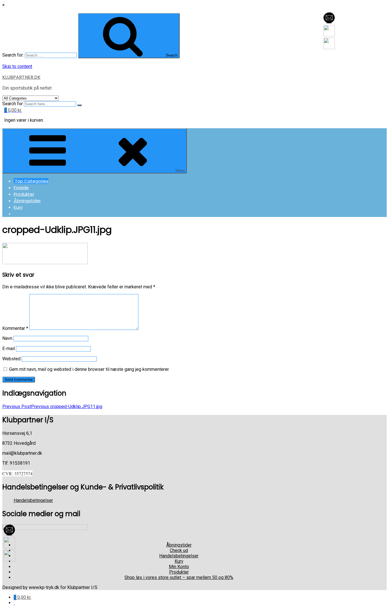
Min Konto (179, 566)
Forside (21, 188)
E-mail (8, 348)
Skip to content (17, 66)
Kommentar (15, 328)
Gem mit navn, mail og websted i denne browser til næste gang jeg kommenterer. (89, 369)
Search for (12, 103)
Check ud (179, 550)
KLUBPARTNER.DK (21, 77)
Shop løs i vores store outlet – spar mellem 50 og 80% (178, 577)
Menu (180, 170)
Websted (11, 358)
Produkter (24, 194)
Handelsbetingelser (33, 500)
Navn (7, 338)
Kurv (18, 207)
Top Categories (31, 181)
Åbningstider (27, 201)
